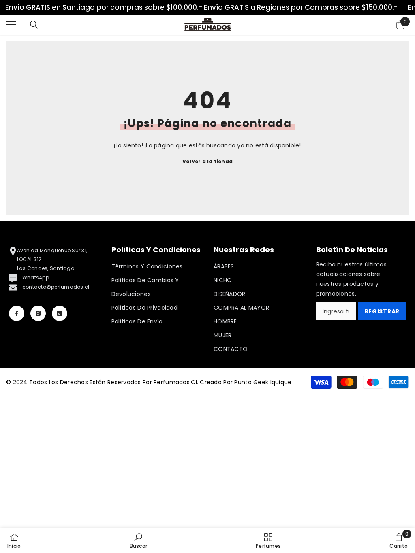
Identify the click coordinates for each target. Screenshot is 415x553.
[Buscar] (34, 25)
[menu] (11, 25)
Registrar (382, 311)
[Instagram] (38, 313)
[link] (138, 540)
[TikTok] (59, 313)
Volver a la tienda (207, 161)
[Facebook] (16, 313)
